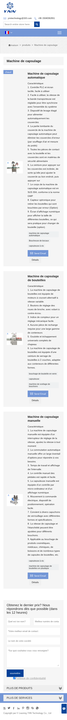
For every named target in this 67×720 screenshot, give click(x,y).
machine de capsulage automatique (39, 234)
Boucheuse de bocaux (39, 241)
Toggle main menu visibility (59, 32)
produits (26, 45)
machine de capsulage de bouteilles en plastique (40, 567)
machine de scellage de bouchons (39, 385)
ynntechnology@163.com (20, 18)
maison (13, 45)
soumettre (15, 673)
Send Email (38, 253)
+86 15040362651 (46, 18)
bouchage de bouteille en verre (43, 374)
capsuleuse (34, 379)
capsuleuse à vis (36, 246)
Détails (35, 260)
